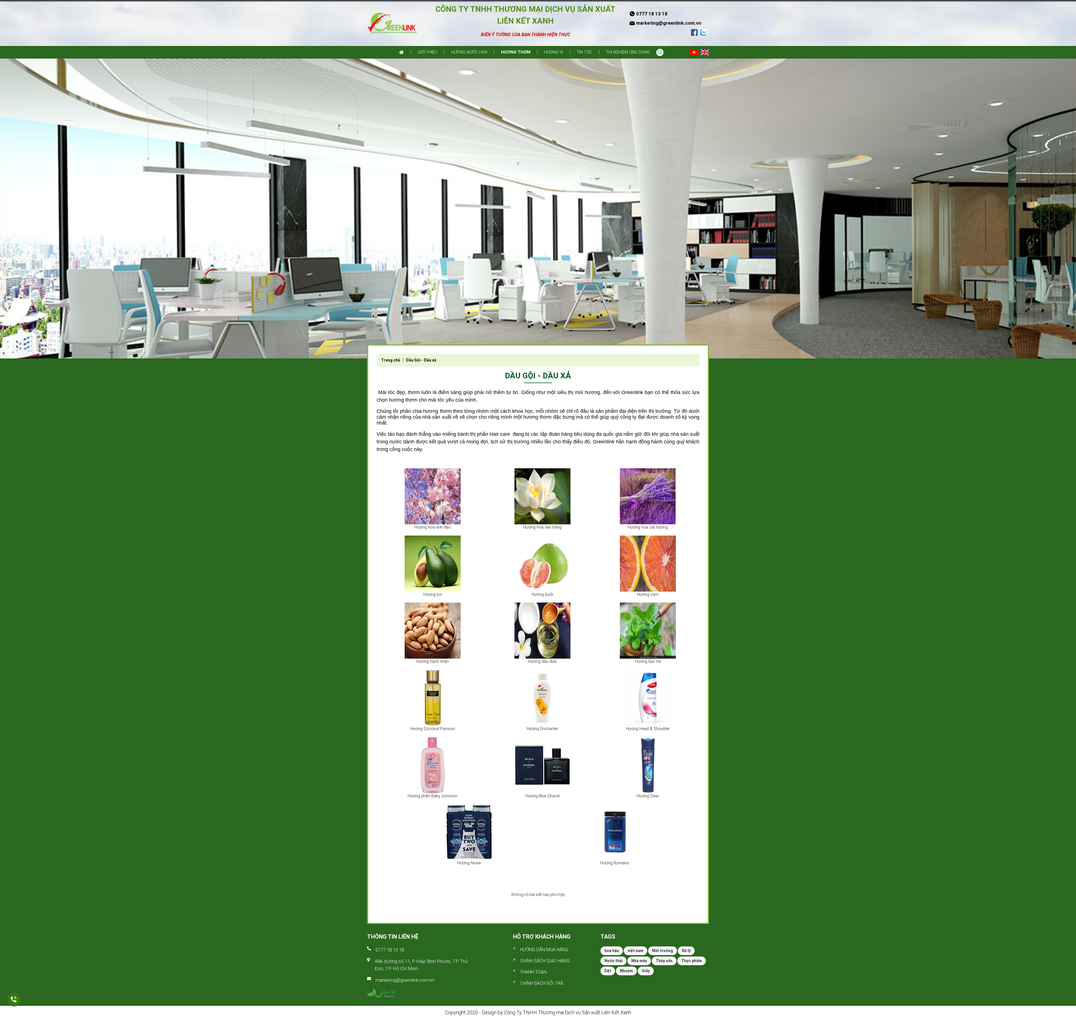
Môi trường (662, 950)
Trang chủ (390, 360)
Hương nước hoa (469, 52)
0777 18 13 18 (389, 950)
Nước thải (613, 960)
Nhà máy (639, 960)
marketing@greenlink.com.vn (404, 980)
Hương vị (553, 52)
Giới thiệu (427, 52)
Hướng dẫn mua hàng (544, 949)
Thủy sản (664, 960)
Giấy (646, 971)
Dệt (607, 971)
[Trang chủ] (401, 52)
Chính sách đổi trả (541, 983)
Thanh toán (533, 972)
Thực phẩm (691, 960)
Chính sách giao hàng (545, 961)
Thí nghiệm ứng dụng (628, 52)
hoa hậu (611, 950)
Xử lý (686, 950)
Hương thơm (515, 52)
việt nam (635, 950)
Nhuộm (626, 971)
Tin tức (584, 52)
